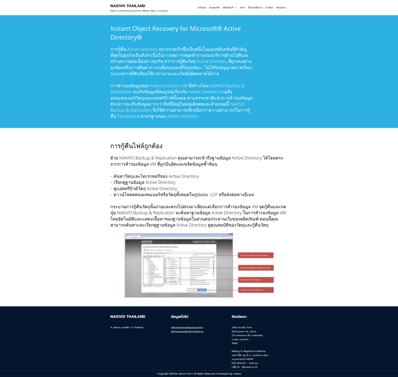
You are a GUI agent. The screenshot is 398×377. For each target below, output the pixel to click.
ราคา (242, 7)
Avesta (237, 373)
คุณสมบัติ (214, 7)
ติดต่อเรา (281, 7)
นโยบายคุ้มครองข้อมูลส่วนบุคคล (187, 327)
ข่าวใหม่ (269, 7)
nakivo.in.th (184, 373)
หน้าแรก (202, 7)
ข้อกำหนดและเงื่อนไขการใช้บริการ (187, 331)
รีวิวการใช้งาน (255, 7)
